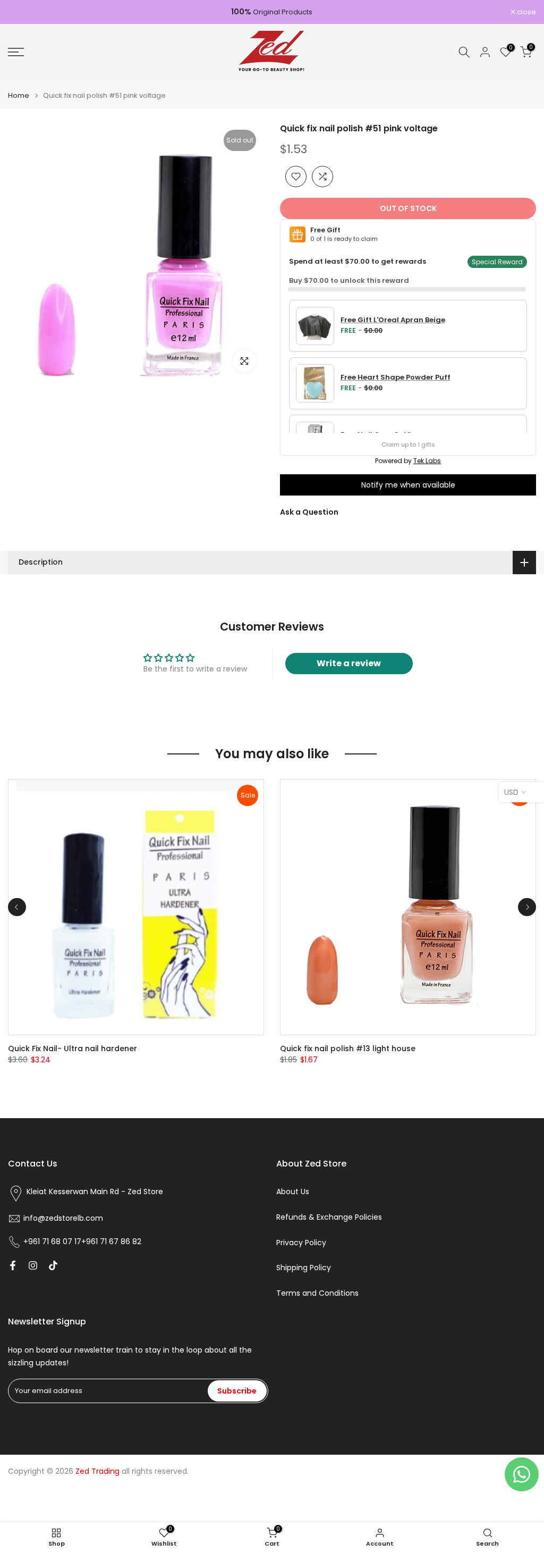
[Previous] (17, 907)
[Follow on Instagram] (33, 1265)
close (23, 12)
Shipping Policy (303, 1268)
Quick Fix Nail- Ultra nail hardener (72, 1048)
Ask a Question (309, 512)
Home (18, 95)
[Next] (527, 907)
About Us (292, 1192)
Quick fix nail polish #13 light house (347, 1048)
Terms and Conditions (317, 1293)
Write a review (349, 663)
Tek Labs (427, 460)
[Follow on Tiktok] (53, 1265)
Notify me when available (408, 485)
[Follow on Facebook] (13, 1265)
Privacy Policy (301, 1243)
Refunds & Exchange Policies (329, 1217)
